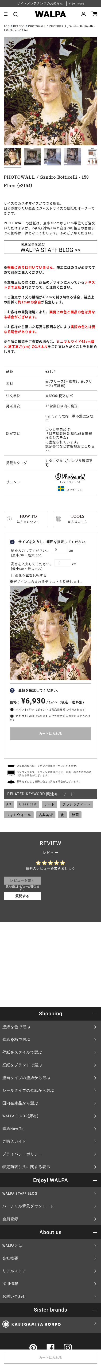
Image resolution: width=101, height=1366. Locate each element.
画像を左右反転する (31, 575)
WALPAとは (12, 1245)
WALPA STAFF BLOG (19, 1193)
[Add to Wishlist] (50, 748)
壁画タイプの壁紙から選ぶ (26, 1077)
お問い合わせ (14, 1296)
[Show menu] (7, 14)
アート (49, 804)
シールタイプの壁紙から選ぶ (28, 1090)
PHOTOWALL (37, 26)
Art (9, 804)
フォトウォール (18, 814)
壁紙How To (13, 1128)
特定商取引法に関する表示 (26, 1166)
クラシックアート (76, 804)
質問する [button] (23, 896)
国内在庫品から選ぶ (20, 1103)
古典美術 (46, 814)
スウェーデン (74, 490)
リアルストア (14, 1271)
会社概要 (10, 1258)
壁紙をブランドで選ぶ (22, 1065)
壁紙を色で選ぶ (16, 1027)
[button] (15, 14)
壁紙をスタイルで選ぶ (22, 1052)
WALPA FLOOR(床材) (20, 1116)
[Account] (83, 14)
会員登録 (10, 1219)
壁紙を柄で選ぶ (16, 1039)
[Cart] (94, 14)
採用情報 (10, 1283)
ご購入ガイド (14, 1141)
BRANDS (18, 26)
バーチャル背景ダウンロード (28, 1206)
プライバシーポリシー (22, 1154)
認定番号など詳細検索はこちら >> (70, 448)
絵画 (75, 814)
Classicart (28, 804)
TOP (6, 26)
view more (76, 3)
